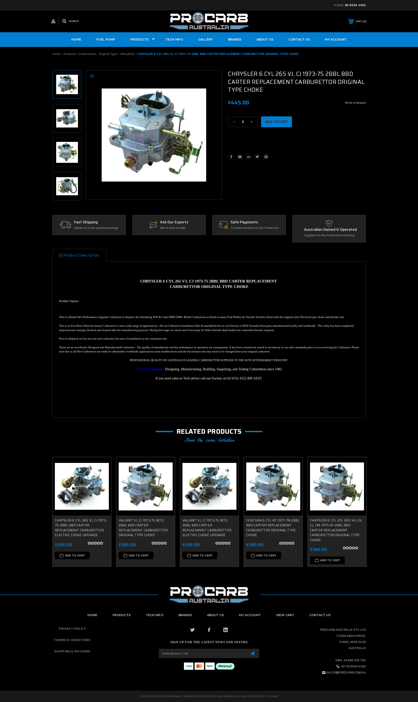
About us (264, 39)
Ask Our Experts (174, 222)
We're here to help (172, 228)
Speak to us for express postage (96, 228)
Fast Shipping (86, 222)
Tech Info (174, 39)
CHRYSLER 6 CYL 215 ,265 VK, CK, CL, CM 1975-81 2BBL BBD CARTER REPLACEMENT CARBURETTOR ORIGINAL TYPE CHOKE (336, 530)
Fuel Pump (105, 39)
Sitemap (272, 696)
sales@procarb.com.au (346, 672)
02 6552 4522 (355, 5)
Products (139, 39)
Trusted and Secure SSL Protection (255, 228)
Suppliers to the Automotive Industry (329, 235)
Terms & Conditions (72, 639)
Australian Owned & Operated (330, 229)
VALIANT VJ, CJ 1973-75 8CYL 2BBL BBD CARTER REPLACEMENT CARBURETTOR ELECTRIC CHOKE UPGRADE (206, 528)
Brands (234, 39)
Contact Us (299, 39)
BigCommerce (226, 696)
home (92, 615)
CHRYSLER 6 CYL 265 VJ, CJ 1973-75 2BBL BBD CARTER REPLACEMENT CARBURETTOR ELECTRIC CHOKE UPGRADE (81, 528)
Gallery (205, 39)
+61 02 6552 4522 (353, 666)
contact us (319, 615)
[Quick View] (102, 466)
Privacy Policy (72, 628)
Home (76, 39)
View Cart (285, 615)
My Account (336, 39)
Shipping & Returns (72, 651)
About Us (215, 615)
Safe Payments (244, 222)
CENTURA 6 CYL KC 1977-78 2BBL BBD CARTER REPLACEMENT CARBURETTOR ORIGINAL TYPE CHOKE (272, 528)
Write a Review (355, 102)
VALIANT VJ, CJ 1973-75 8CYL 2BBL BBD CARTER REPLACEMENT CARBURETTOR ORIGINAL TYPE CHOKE (143, 528)
